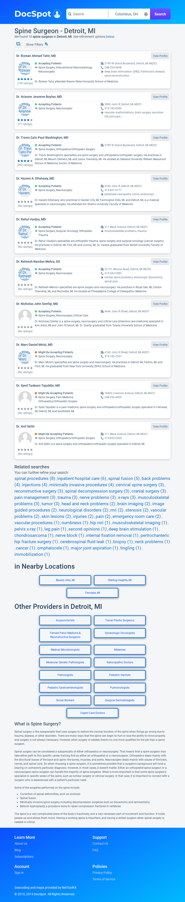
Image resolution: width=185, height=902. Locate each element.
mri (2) (116, 510)
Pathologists (65, 675)
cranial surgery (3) (149, 491)
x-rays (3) (127, 497)
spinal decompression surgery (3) (97, 491)
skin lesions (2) (56, 516)
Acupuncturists (65, 620)
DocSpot (32, 13)
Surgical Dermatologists (119, 700)
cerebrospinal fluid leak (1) (85, 541)
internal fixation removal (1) (112, 535)
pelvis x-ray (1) (28, 529)
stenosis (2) (136, 510)
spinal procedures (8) (34, 478)
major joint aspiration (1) (94, 548)
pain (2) (103, 516)
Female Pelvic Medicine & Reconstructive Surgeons (65, 635)
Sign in (19, 872)
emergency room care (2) (137, 516)
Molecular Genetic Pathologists (65, 662)
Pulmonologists (120, 687)
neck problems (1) (152, 541)
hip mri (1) (100, 522)
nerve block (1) (70, 535)
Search (160, 14)
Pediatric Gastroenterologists (65, 687)
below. (110, 36)
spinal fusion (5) (124, 478)
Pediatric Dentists (120, 675)
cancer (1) (25, 548)
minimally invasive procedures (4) (81, 484)
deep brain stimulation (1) (133, 529)
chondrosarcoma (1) (33, 535)
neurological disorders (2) (83, 510)
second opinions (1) (87, 529)
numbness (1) (75, 522)
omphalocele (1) (53, 548)
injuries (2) (83, 516)
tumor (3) (51, 503)
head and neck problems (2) (88, 503)
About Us (20, 843)
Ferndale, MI (92, 592)
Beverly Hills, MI (65, 580)
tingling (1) (130, 548)
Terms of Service (103, 879)
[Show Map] (18, 44)
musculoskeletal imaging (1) (139, 522)
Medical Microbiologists (65, 649)
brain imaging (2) (133, 503)
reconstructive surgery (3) (38, 491)
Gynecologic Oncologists (120, 633)
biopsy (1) (123, 541)
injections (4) (34, 484)
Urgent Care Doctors (92, 713)
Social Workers (65, 700)
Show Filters (35, 44)
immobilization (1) (32, 554)
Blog (17, 850)
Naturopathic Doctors (120, 662)
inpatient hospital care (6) (81, 478)
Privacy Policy (102, 872)
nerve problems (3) (98, 497)
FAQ (95, 850)
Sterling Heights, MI (120, 580)
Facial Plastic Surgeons (120, 620)
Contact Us (100, 843)
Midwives (119, 649)
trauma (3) (68, 497)
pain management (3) (35, 497)
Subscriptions (24, 856)
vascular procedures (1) (37, 522)
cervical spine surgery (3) (140, 484)
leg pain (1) (55, 529)
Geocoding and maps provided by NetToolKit (45, 887)
